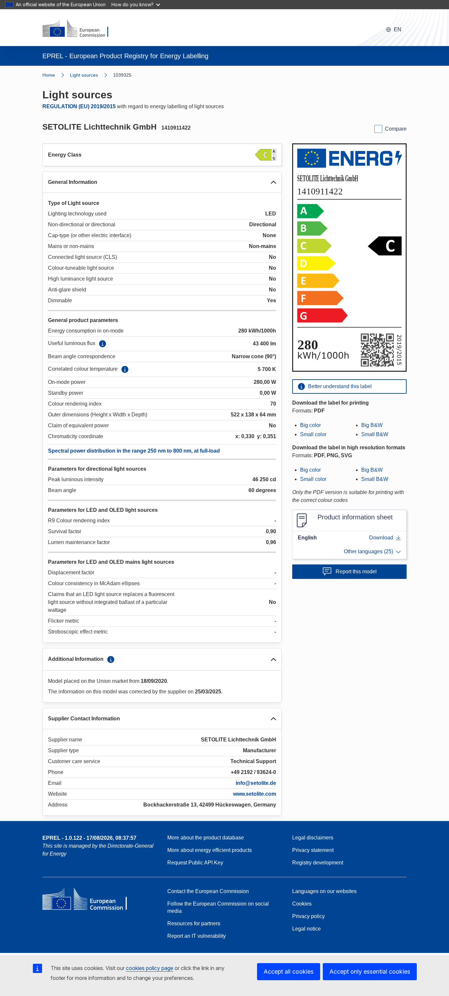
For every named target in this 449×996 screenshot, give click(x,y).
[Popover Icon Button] (102, 344)
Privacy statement (313, 850)
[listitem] (91, 75)
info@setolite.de (256, 783)
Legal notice (306, 929)
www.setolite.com (254, 794)
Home (48, 75)
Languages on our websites (324, 891)
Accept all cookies (289, 971)
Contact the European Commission (208, 891)
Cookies (302, 904)
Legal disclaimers (312, 837)
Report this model (356, 571)
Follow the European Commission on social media (218, 907)
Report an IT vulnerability (196, 936)
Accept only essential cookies (369, 971)
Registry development (317, 862)
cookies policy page (149, 968)
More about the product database (205, 837)
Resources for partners (193, 923)
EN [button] (397, 29)
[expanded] (273, 182)
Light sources (84, 75)
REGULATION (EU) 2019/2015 (79, 106)
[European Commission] (79, 29)
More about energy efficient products (209, 850)
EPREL (89, 838)
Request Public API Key (195, 862)
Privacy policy (308, 916)
